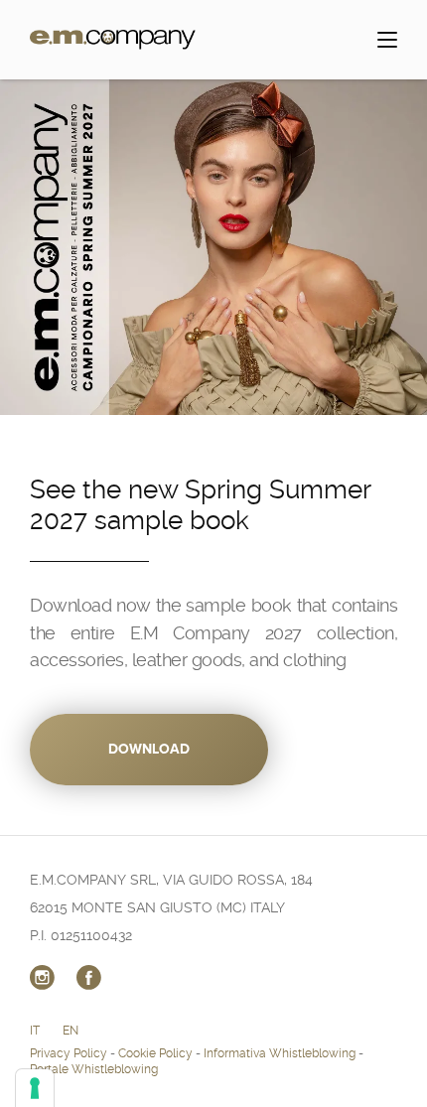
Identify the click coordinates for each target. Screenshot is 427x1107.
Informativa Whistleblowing (280, 1053)
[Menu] (387, 39)
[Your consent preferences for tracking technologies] (35, 1088)
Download (149, 749)
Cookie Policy (155, 1053)
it (35, 1031)
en (70, 1031)
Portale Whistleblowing (94, 1069)
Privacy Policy (68, 1053)
